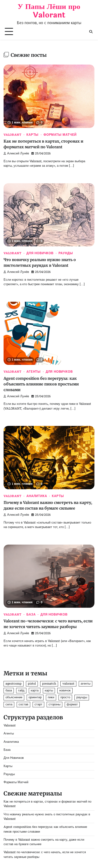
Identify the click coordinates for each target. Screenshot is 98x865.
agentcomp (13, 684)
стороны (54, 704)
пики (51, 697)
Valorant (12, 135)
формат (72, 704)
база (8, 690)
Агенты (33, 372)
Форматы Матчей (60, 135)
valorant (68, 684)
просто (65, 697)
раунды (81, 697)
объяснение (13, 697)
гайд (21, 690)
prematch (49, 684)
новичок (65, 690)
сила (8, 704)
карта (35, 690)
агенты (85, 684)
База (30, 615)
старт (38, 704)
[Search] (90, 31)
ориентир (35, 697)
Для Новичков (40, 253)
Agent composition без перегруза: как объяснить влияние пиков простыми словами (41, 384)
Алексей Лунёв (18, 154)
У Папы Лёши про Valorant (49, 11)
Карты (32, 135)
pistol (32, 684)
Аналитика (36, 496)
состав (23, 704)
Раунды (66, 253)
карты (49, 690)
